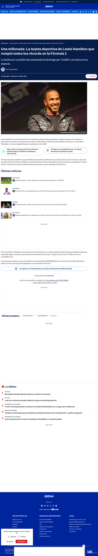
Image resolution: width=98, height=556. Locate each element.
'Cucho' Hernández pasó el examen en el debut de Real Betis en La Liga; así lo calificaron (40, 407)
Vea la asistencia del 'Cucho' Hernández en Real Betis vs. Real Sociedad (33, 419)
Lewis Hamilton (42, 315)
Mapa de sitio (43, 533)
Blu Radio (15, 524)
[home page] (21, 1)
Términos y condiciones (75, 529)
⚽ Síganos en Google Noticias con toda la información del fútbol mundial (46, 268)
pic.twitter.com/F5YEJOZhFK (57, 280)
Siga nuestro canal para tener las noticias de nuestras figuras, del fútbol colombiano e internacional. (22, 151)
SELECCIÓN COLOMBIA (47, 11)
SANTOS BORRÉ (33, 11)
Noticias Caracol (16, 519)
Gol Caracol (37, 1)
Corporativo (72, 531)
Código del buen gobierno (46, 526)
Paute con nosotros (44, 536)
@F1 (40, 280)
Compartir (93, 76)
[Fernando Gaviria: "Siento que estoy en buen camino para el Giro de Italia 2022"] (6, 204)
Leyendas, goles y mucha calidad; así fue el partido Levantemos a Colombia (39, 180)
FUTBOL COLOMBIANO (63, 11)
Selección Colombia (11, 410)
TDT (40, 524)
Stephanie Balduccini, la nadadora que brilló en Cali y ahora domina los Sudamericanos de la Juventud (48, 215)
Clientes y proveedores (45, 531)
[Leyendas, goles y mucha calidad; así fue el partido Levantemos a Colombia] (6, 180)
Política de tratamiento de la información (80, 524)
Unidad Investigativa (48, 1)
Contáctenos (42, 529)
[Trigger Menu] (2, 6)
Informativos (74, 1)
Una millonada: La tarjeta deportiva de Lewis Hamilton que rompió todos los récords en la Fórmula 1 (37, 43)
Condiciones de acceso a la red (77, 519)
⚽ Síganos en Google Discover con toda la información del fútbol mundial (66, 150)
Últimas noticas (28, 1)
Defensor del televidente (46, 522)
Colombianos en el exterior (13, 404)
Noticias (23, 536)
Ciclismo (15, 202)
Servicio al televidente (45, 519)
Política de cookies (74, 526)
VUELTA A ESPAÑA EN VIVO (18, 11)
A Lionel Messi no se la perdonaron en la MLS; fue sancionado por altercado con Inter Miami (45, 191)
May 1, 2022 (52, 283)
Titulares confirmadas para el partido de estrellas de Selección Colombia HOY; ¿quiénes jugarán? (43, 413)
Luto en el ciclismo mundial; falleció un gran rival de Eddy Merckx (31, 400)
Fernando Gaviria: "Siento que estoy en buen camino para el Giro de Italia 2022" (41, 204)
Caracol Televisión (17, 522)
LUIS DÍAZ (75, 11)
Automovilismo (28, 315)
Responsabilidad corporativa (77, 522)
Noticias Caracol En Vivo (62, 1)
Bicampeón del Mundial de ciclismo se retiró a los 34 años (28, 394)
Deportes (13, 536)
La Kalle (14, 526)
